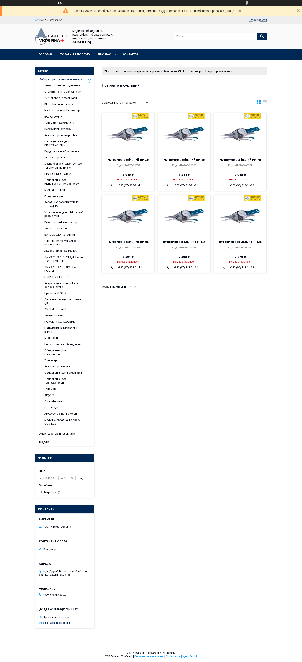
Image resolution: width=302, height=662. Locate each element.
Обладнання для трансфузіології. (55, 380)
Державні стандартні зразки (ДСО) (62, 301)
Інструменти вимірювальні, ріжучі (137, 71)
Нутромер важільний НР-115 (184, 241)
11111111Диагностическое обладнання (60, 242)
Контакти (130, 54)
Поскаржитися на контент (149, 656)
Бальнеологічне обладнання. (63, 344)
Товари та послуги (75, 54)
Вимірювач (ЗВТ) (174, 71)
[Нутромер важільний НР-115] (184, 215)
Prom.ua (170, 652)
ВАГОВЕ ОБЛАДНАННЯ (59, 234)
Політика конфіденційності (181, 656)
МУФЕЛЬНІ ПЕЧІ (54, 189)
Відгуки (44, 442)
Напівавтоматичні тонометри (62, 110)
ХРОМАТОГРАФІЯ (56, 228)
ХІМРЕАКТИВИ (53, 315)
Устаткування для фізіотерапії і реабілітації (64, 214)
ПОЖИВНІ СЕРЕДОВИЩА (60, 321)
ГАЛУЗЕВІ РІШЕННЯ (56, 276)
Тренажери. (51, 360)
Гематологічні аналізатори (61, 222)
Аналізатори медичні (57, 366)
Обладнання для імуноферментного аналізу (61, 181)
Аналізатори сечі (55, 157)
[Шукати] (262, 36)
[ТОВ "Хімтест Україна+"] (51, 43)
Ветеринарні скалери (57, 128)
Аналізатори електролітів (60, 135)
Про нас (104, 54)
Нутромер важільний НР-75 (240, 159)
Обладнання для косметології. (55, 352)
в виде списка (265, 103)
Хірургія (49, 395)
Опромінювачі (53, 401)
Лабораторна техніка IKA (60, 250)
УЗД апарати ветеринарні (60, 97)
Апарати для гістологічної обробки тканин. (61, 285)
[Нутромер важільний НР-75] (240, 133)
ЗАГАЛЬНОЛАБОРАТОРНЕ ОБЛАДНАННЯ (61, 204)
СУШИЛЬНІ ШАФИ (55, 309)
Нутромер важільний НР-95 (128, 241)
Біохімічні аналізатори (58, 104)
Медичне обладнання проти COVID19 (62, 421)
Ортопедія (51, 407)
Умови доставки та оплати (57, 433)
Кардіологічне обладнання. (62, 151)
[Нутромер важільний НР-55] (184, 133)
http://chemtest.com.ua (56, 616)
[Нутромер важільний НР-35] (128, 133)
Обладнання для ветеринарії (63, 372)
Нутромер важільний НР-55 (184, 159)
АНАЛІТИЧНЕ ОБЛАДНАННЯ (62, 85)
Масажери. (51, 337)
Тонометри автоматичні (59, 122)
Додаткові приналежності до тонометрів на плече (63, 165)
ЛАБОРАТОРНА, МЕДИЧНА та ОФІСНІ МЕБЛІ (63, 259)
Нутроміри (196, 71)
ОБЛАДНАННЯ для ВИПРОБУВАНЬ (56, 143)
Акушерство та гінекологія (61, 413)
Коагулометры (53, 196)
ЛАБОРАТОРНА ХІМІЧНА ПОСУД (60, 268)
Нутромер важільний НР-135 (240, 241)
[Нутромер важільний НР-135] (240, 215)
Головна (46, 54)
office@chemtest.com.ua (57, 622)
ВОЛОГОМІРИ (53, 116)
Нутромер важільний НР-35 (128, 159)
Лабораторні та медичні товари (60, 79)
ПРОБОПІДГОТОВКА (57, 173)
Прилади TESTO (55, 293)
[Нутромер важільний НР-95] (128, 215)
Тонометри (51, 388)
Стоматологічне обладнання (62, 91)
